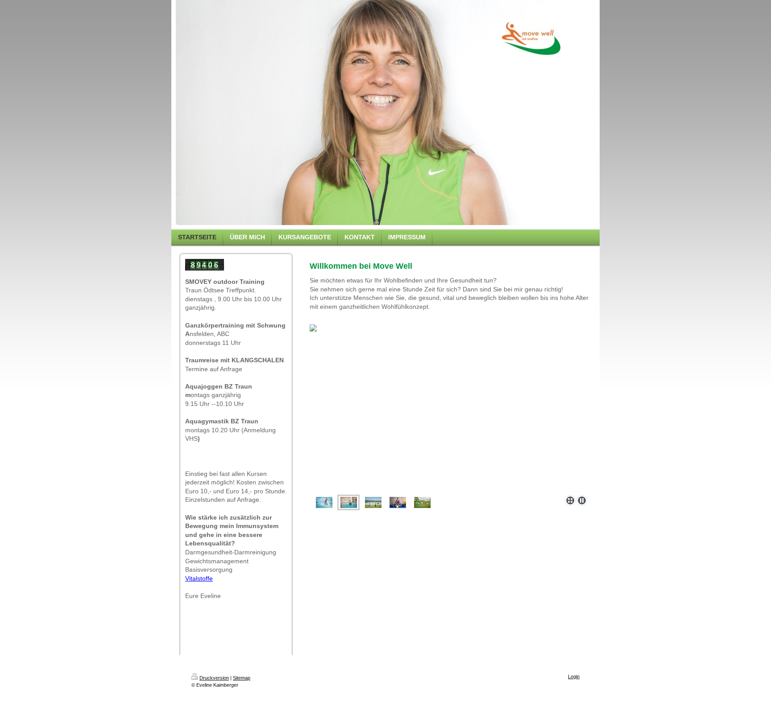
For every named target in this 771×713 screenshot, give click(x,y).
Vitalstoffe (199, 578)
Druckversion (214, 677)
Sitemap (241, 677)
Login (574, 676)
